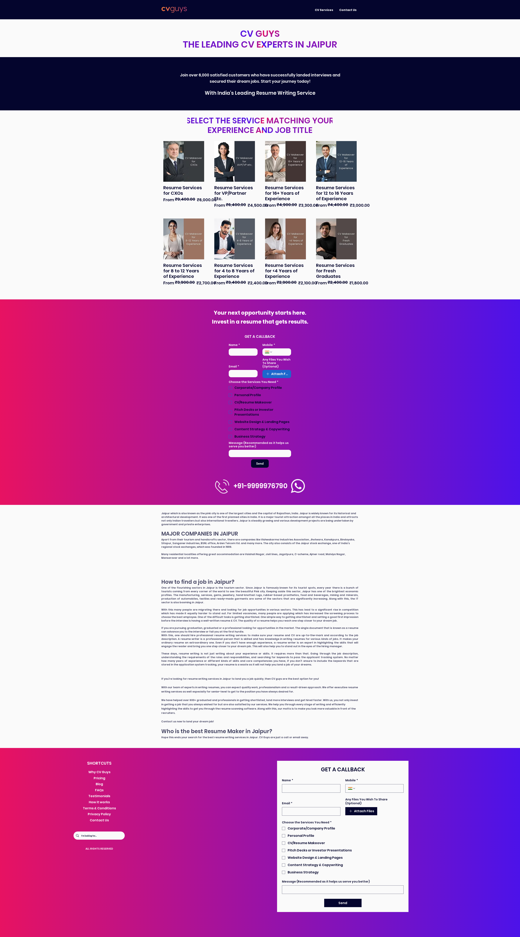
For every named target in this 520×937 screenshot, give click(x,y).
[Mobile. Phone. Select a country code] (269, 352)
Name (234, 345)
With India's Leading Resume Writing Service (260, 93)
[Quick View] (183, 161)
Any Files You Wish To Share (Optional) (276, 363)
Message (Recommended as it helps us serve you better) (259, 444)
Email (234, 366)
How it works (99, 802)
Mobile (268, 345)
